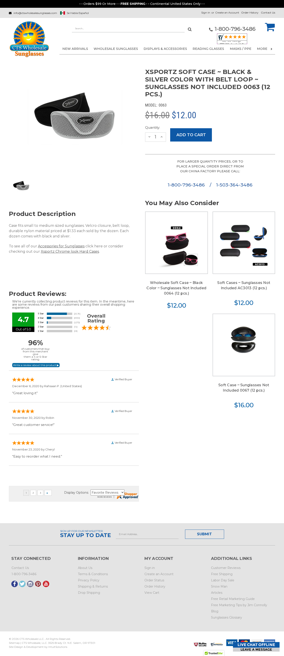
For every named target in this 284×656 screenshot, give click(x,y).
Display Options (76, 493)
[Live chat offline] (256, 647)
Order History (249, 12)
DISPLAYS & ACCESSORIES (165, 49)
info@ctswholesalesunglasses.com (35, 13)
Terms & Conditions (93, 574)
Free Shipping (222, 574)
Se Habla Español (78, 13)
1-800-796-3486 (187, 185)
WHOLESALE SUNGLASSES (116, 49)
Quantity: (152, 127)
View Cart (151, 593)
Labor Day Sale (222, 580)
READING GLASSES (208, 49)
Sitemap (14, 642)
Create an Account (227, 12)
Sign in (205, 12)
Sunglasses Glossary (226, 617)
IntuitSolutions (57, 646)
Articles (216, 593)
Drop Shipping (89, 593)
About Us (85, 568)
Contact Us (268, 12)
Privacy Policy (88, 580)
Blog (214, 611)
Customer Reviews (226, 568)
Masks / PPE (240, 49)
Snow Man (219, 586)
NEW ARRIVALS (75, 49)
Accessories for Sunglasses (61, 246)
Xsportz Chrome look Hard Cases (70, 251)
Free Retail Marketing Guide (233, 599)
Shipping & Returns (93, 586)
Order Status (154, 580)
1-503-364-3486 (234, 185)
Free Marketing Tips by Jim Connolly (239, 605)
